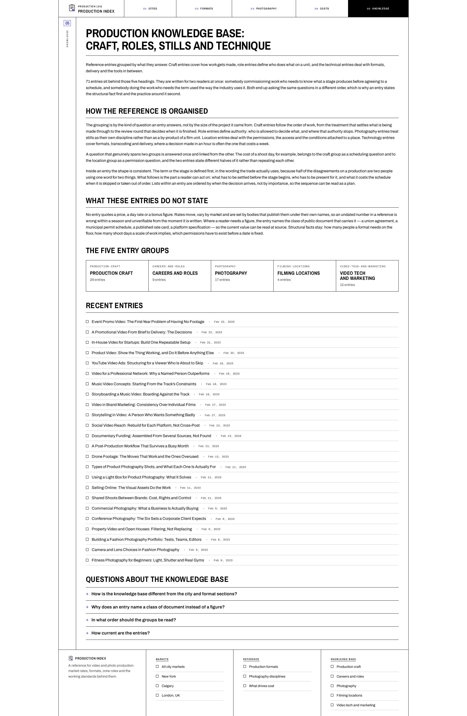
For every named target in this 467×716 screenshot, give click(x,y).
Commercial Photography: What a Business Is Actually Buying (159, 508)
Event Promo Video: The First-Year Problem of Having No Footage (163, 322)
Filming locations (299, 273)
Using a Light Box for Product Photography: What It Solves (156, 477)
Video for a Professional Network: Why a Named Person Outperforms (166, 373)
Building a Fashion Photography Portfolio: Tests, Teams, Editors (161, 539)
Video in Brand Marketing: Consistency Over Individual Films (159, 405)
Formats (204, 8)
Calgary (168, 686)
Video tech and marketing (357, 275)
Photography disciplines (267, 676)
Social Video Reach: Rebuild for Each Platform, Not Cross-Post (161, 425)
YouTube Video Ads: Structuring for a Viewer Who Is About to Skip (162, 363)
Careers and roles (175, 273)
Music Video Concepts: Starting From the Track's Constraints (159, 384)
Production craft (111, 273)
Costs (322, 8)
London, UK (171, 695)
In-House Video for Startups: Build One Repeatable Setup (156, 342)
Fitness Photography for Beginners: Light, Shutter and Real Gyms (162, 560)
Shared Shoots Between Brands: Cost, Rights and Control (156, 498)
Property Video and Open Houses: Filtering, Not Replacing (156, 529)
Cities (150, 8)
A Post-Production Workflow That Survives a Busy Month (155, 446)
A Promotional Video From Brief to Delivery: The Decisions (157, 332)
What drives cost (261, 686)
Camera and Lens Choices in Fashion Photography (150, 550)
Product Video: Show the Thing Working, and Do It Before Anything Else (168, 353)
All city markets (173, 667)
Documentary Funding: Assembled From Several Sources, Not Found (166, 436)
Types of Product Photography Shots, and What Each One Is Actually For (169, 467)
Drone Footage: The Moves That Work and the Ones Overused (160, 456)
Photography (264, 8)
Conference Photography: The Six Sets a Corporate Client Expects (163, 518)
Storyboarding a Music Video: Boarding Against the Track (155, 394)
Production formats (263, 667)
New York (169, 676)
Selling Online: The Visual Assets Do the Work (146, 488)
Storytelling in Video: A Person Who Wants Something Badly (158, 415)
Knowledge (378, 8)
